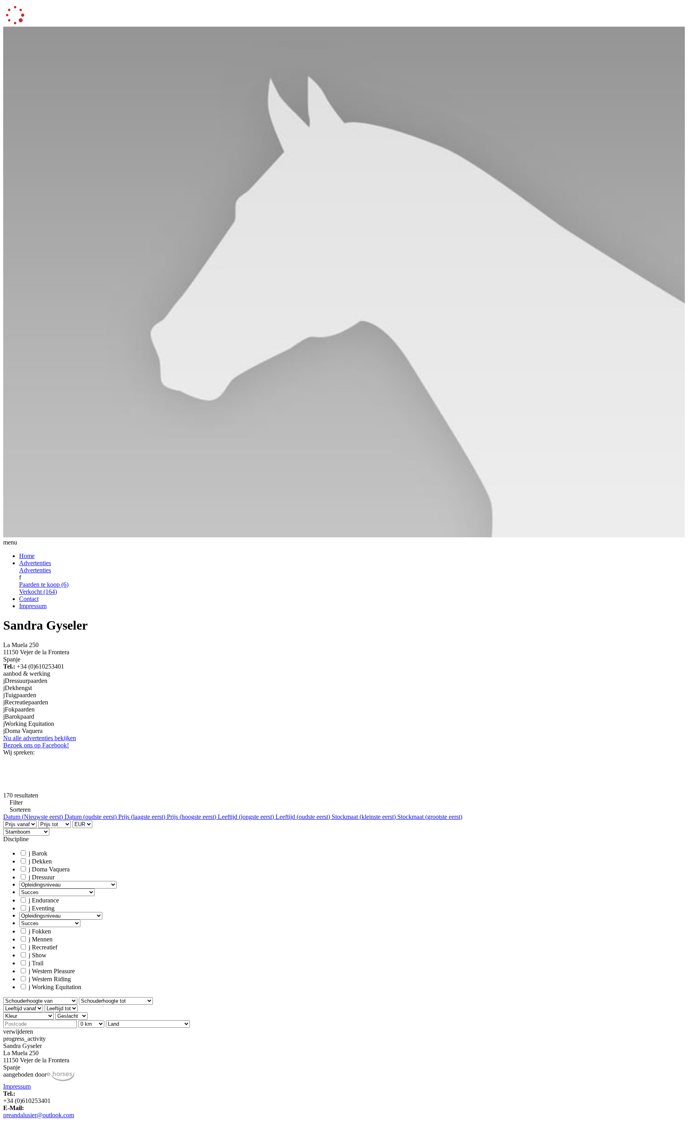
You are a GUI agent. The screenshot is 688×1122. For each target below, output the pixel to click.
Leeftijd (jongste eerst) (247, 816)
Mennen (41, 939)
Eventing (42, 908)
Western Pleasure (52, 971)
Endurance (44, 900)
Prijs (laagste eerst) (142, 816)
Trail (36, 963)
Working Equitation (55, 987)
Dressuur (42, 877)
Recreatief (43, 947)
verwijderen (18, 1031)
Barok (38, 853)
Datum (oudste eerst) (91, 816)
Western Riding (50, 979)
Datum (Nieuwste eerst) (33, 816)
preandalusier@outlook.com (38, 1115)
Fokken (40, 931)
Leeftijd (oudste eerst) (304, 816)
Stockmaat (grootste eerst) (429, 816)
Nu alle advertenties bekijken (39, 738)
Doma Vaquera (49, 869)
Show (38, 955)
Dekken (40, 861)
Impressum (33, 606)
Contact (29, 598)
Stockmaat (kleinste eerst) (364, 816)
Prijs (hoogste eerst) (192, 816)
